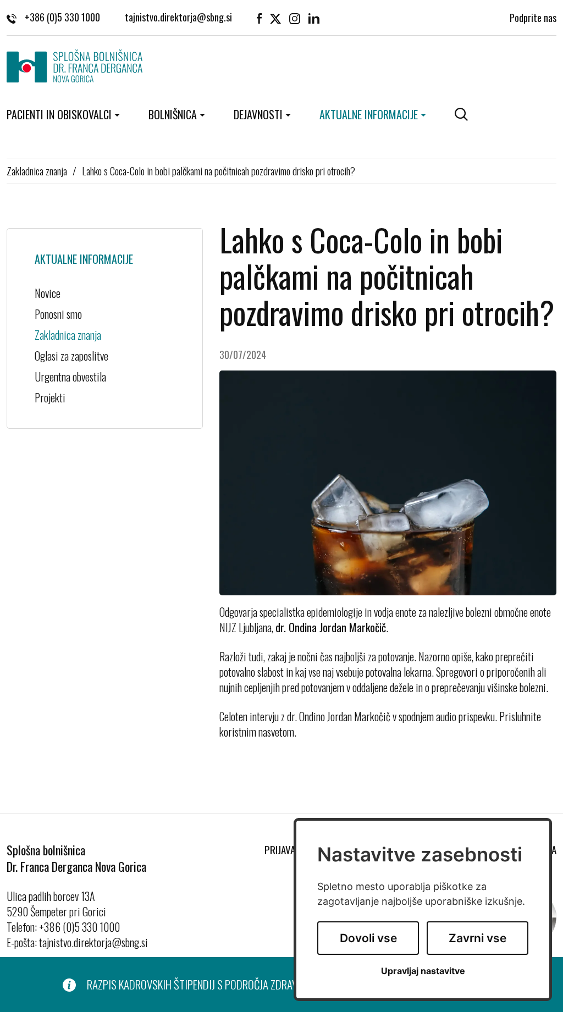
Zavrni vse (477, 938)
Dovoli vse (368, 938)
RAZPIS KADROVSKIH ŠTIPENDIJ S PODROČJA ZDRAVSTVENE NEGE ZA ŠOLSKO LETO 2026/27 (272, 984)
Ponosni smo (58, 313)
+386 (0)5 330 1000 (62, 17)
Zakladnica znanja (37, 170)
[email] (178, 17)
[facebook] (259, 17)
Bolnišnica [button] (172, 114)
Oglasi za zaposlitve (71, 355)
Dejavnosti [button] (258, 114)
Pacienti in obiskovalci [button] (59, 114)
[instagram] (294, 17)
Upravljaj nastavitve (423, 971)
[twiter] (275, 17)
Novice (47, 293)
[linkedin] (313, 17)
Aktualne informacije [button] (368, 114)
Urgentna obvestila (70, 376)
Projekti (50, 397)
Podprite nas (533, 18)
